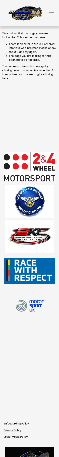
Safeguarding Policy (16, 423)
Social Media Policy (16, 437)
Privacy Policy (12, 430)
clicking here (10, 70)
